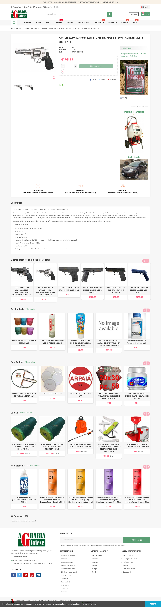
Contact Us (48, 7)
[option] (22, 282)
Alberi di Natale (128, 555)
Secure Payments (67, 562)
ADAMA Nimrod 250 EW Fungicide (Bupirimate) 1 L (137, 342)
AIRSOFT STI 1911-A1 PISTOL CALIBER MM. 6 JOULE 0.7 (139, 290)
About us (64, 559)
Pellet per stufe (128, 562)
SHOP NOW (114, 2)
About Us (38, 7)
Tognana (95, 562)
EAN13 (61, 52)
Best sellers (65, 585)
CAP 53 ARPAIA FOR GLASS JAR (80, 395)
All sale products (27, 413)
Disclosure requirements (69, 572)
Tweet (103, 80)
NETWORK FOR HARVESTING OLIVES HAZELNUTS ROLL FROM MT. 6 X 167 (52, 446)
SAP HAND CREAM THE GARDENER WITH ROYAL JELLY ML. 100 (137, 396)
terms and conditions (68, 555)
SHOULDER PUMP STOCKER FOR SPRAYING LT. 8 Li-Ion (80, 445)
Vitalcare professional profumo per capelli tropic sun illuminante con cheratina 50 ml (52, 499)
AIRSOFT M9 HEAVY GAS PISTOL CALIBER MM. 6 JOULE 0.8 (92, 290)
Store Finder (27, 7)
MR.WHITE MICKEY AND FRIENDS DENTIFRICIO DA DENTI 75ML (80, 343)
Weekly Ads (16, 7)
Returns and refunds (68, 565)
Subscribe (137, 540)
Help (56, 7)
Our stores (64, 579)
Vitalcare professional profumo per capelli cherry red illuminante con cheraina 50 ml (137, 499)
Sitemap (64, 592)
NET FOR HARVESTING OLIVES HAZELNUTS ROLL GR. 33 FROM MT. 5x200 (24, 446)
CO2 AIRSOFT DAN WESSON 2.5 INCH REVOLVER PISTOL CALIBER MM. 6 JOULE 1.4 (22, 291)
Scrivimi (61, 85)
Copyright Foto (66, 575)
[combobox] (78, 14)
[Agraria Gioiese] (19, 14)
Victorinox (126, 565)
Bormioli (95, 559)
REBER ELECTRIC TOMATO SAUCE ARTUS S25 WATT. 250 (137, 445)
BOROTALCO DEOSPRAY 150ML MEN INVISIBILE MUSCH (52, 342)
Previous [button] (144, 261)
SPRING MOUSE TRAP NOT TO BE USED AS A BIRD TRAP (24, 395)
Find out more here (88, 604)
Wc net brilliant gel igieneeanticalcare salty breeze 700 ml (24, 499)
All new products (33, 466)
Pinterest (113, 80)
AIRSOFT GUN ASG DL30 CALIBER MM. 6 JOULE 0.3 (69, 289)
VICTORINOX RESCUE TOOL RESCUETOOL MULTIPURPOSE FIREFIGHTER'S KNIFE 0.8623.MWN (109, 447)
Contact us (64, 588)
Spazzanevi (127, 572)
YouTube (25, 575)
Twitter (19, 575)
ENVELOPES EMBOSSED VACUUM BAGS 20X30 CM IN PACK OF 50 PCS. (109, 396)
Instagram (38, 575)
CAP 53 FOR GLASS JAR (52, 394)
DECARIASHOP (97, 555)
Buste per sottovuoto (130, 559)
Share (94, 80)
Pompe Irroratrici (134, 111)
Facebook (13, 575)
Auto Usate (134, 157)
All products (31, 309)
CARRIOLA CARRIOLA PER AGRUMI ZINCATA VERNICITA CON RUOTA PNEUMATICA (108, 343)
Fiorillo (94, 572)
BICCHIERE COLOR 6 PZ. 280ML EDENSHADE (24, 342)
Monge (94, 569)
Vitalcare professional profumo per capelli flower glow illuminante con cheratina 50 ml (108, 499)
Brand (61, 47)
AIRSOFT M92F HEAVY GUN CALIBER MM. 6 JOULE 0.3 (116, 290)
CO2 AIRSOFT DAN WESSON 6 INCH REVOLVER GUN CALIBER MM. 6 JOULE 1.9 (45, 291)
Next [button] (147, 261)
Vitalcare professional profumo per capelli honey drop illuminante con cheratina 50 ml (80, 499)
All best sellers (31, 362)
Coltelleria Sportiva (129, 569)
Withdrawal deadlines (68, 569)
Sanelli (94, 565)
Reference (62, 49)
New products (65, 582)
